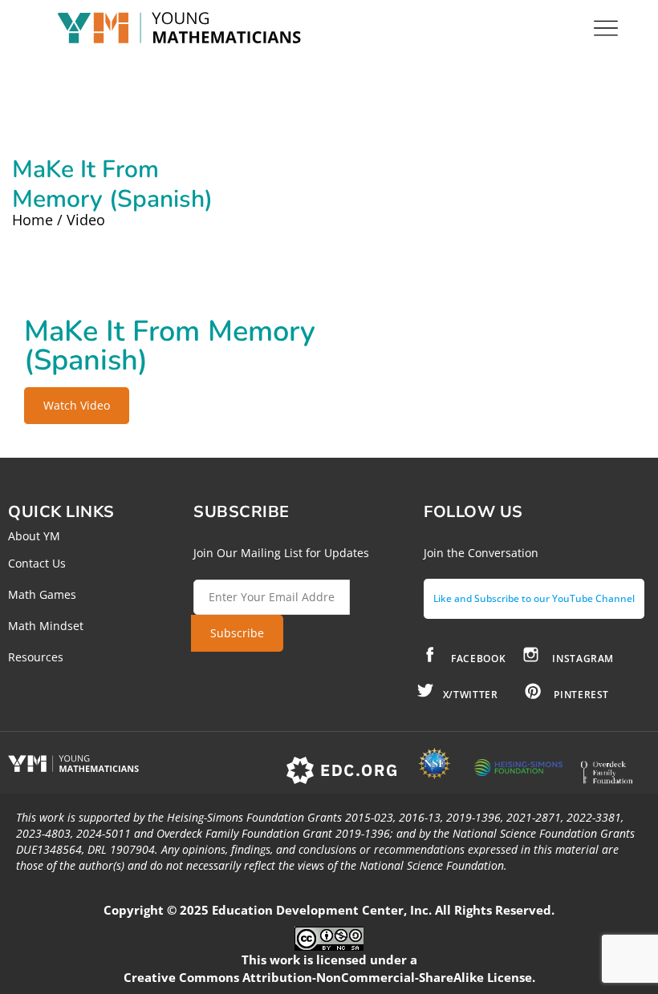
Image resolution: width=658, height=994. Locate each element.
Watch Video (76, 405)
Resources (35, 657)
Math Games (42, 594)
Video (86, 219)
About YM (34, 535)
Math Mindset (45, 625)
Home (32, 219)
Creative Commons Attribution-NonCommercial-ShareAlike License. (329, 977)
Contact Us (37, 563)
